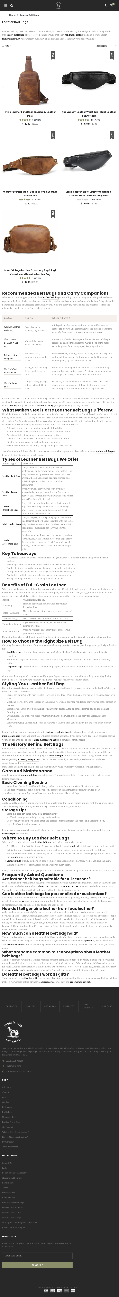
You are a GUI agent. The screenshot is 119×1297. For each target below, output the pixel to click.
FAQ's (4, 1097)
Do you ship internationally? (14, 1173)
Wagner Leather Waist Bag (12, 329)
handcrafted (76, 846)
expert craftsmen (15, 35)
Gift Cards (6, 1087)
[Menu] (5, 5)
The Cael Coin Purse (11, 385)
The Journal (7, 1127)
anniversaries (47, 982)
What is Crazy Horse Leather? (15, 1132)
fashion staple (56, 755)
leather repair (9, 833)
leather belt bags (104, 451)
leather (14, 857)
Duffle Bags (7, 1112)
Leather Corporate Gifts (12, 1208)
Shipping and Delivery (12, 1178)
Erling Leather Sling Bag (11, 357)
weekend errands (16, 970)
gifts (24, 901)
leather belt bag (51, 297)
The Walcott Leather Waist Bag (11, 342)
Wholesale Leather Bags (13, 1203)
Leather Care (8, 1183)
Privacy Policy (8, 1193)
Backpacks (7, 1107)
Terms (5, 1188)
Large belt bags (14, 666)
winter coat (43, 886)
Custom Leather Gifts (11, 1213)
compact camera (16, 944)
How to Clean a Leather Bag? (15, 1137)
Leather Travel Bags (11, 1122)
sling (50, 405)
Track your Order (10, 1147)
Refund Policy (8, 1198)
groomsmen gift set (80, 982)
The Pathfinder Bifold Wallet (11, 371)
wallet (41, 405)
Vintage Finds (14, 861)
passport (89, 941)
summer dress (70, 886)
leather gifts (31, 978)
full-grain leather (11, 39)
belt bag (13, 405)
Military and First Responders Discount (19, 1222)
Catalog (5, 1102)
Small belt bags (14, 652)
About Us (6, 1092)
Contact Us (7, 1163)
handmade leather (74, 35)
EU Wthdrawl (8, 1142)
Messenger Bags (9, 1117)
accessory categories (28, 759)
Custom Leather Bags (11, 1217)
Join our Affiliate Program (13, 1227)
